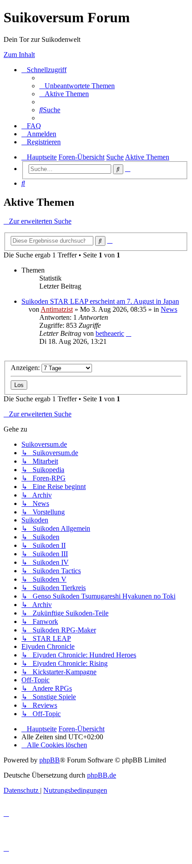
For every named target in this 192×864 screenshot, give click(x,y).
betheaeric (110, 333)
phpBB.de (101, 775)
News (169, 309)
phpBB (49, 760)
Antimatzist (57, 309)
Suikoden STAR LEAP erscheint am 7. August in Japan (100, 301)
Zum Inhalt (19, 54)
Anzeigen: (26, 367)
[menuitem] (77, 86)
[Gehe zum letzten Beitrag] (128, 333)
